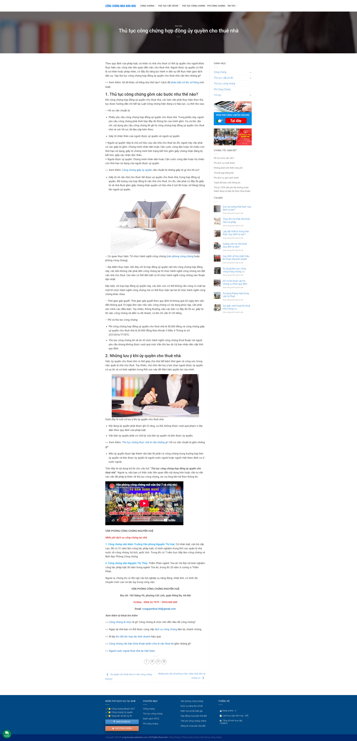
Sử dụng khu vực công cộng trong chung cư (234, 270)
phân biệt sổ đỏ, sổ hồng (185, 82)
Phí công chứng (123, 728)
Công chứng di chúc (120, 622)
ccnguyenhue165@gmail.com (159, 608)
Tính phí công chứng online (193, 721)
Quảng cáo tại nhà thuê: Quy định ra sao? (235, 245)
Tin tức (231, 6)
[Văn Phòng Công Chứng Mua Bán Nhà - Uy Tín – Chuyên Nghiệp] (120, 6)
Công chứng (147, 6)
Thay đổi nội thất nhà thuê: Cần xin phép (236, 220)
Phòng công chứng (190, 737)
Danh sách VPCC (151, 718)
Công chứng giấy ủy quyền (137, 169)
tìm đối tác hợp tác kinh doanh (133, 636)
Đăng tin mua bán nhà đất (193, 726)
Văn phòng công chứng (192, 701)
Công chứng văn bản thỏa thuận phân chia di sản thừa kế (141, 643)
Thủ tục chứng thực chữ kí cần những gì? (145, 442)
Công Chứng (174, 737)
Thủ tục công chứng (193, 6)
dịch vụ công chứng (166, 629)
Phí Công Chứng (216, 6)
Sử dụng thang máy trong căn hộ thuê (236, 295)
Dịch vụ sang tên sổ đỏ (192, 706)
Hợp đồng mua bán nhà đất (194, 716)
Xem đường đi (123, 722)
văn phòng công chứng (180, 256)
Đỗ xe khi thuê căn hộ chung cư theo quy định (235, 282)
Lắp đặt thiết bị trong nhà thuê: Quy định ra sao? (236, 233)
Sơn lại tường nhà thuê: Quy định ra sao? (237, 208)
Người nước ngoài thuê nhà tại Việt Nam (132, 650)
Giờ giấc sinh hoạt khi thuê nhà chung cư (236, 307)
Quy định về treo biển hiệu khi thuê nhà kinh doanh (236, 258)
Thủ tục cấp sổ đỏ (168, 6)
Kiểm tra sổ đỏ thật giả (191, 711)
